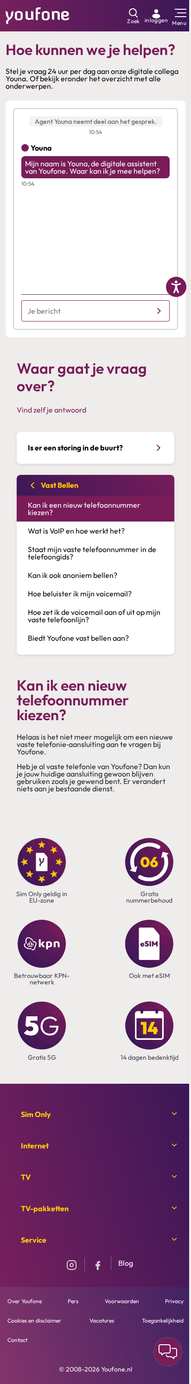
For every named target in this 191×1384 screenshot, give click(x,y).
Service (33, 1239)
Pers (73, 1301)
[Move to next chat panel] (168, 1352)
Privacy (174, 1301)
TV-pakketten (45, 1208)
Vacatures (101, 1320)
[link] (156, 16)
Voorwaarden (122, 1301)
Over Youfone (24, 1301)
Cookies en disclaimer (34, 1320)
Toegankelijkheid (163, 1320)
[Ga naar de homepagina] (37, 14)
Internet (35, 1145)
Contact (17, 1339)
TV (26, 1177)
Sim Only (36, 1114)
